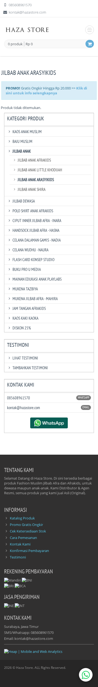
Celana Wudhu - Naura (30, 249)
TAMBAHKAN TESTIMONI (30, 367)
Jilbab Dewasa (24, 201)
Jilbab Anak (22, 151)
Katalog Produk (22, 518)
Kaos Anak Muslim (27, 131)
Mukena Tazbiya (25, 288)
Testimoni (18, 557)
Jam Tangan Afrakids (29, 308)
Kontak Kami (20, 544)
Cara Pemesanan (23, 537)
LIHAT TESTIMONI (25, 358)
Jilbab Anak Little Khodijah (40, 169)
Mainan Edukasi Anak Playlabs (37, 279)
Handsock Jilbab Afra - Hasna (36, 230)
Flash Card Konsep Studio (33, 259)
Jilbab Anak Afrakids (34, 160)
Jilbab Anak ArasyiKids (36, 179)
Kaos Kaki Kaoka (25, 318)
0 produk (15, 44)
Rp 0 (29, 43)
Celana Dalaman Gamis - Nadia (37, 240)
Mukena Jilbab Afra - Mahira (35, 298)
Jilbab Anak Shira (31, 189)
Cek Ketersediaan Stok (28, 531)
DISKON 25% (22, 327)
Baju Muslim (22, 141)
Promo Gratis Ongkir (26, 524)
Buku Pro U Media (27, 269)
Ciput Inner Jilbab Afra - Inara (37, 220)
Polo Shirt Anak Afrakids (33, 210)
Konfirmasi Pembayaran (29, 550)
